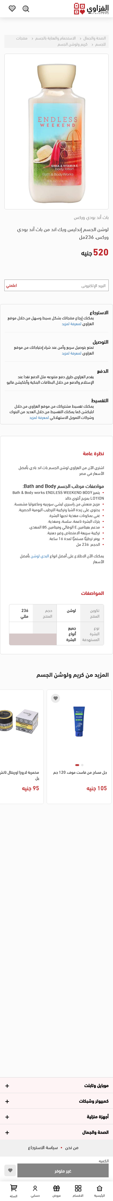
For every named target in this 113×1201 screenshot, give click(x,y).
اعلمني (11, 285)
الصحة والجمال (94, 38)
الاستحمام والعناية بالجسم (55, 38)
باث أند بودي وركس (91, 217)
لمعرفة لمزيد (71, 323)
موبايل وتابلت (96, 1085)
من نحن (72, 1147)
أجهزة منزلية (98, 1116)
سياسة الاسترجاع (43, 1147)
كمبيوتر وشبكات (94, 1100)
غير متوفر (63, 1170)
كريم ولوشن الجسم (73, 44)
